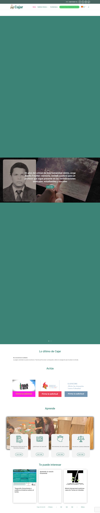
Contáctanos (54, 7)
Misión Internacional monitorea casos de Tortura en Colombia (74, 489)
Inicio (34, 7)
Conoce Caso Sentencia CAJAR (69, 7)
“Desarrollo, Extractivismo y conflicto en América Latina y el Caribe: (24, 490)
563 (72, 507)
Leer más (50, 187)
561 (61, 507)
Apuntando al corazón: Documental (47, 472)
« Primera (50, 507)
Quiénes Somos (42, 7)
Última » (83, 507)
